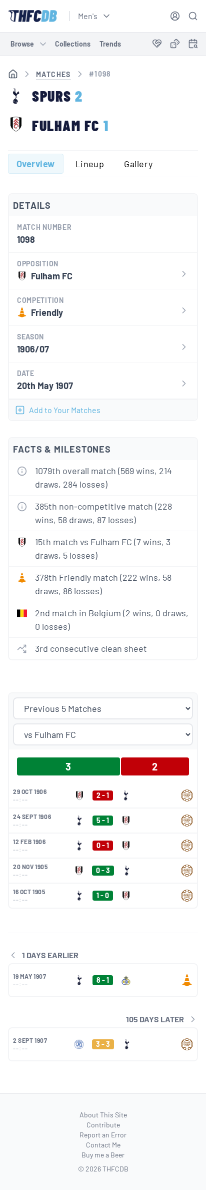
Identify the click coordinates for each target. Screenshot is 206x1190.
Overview (35, 163)
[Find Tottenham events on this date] (193, 44)
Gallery (138, 163)
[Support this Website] (157, 44)
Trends (110, 44)
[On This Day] (193, 45)
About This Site (103, 1114)
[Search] (193, 16)
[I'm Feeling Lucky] (175, 44)
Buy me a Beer (103, 1154)
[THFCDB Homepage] (32, 16)
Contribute (103, 1124)
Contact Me (103, 1144)
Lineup (90, 163)
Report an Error (103, 1134)
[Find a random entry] (175, 44)
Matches (53, 74)
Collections (72, 44)
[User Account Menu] (175, 16)
